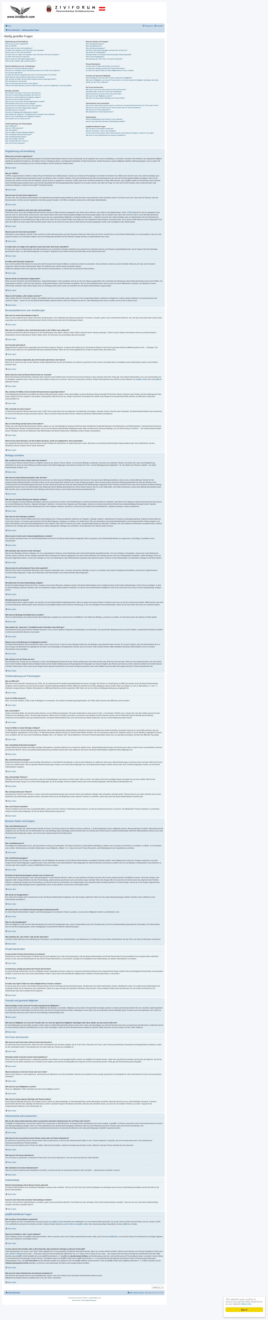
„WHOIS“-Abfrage (15, 1254)
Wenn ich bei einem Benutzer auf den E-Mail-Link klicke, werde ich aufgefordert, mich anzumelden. (38, 85)
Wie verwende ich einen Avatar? (16, 81)
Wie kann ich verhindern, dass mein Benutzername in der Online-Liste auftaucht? (32, 70)
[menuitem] (8, 26)
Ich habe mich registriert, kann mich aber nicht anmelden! (24, 50)
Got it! (244, 1309)
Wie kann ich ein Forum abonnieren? (98, 110)
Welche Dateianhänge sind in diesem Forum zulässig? (104, 119)
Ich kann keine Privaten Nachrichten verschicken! (103, 66)
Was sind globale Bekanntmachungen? (18, 134)
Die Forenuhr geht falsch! (13, 73)
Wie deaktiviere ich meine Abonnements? (99, 112)
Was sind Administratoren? (95, 44)
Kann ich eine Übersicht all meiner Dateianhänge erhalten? (105, 121)
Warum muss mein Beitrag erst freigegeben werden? (23, 116)
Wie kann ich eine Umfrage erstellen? (17, 99)
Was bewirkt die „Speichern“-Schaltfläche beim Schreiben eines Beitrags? (30, 114)
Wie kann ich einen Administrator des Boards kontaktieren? (106, 135)
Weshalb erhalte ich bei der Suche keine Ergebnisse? (104, 91)
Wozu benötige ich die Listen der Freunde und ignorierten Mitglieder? (109, 78)
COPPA (130, 212)
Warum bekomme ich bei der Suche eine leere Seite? (104, 94)
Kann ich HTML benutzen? (14, 128)
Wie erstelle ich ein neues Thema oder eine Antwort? (23, 93)
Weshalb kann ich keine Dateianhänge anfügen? (21, 108)
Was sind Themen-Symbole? (15, 143)
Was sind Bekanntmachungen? (15, 137)
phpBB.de (158, 379)
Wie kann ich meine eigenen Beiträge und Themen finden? (105, 98)
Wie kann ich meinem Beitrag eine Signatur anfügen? (23, 97)
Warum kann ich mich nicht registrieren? (19, 48)
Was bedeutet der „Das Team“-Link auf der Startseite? (104, 59)
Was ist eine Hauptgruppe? (95, 56)
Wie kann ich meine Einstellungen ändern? (19, 68)
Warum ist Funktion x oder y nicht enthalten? (101, 131)
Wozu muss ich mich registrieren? (16, 44)
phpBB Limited (141, 379)
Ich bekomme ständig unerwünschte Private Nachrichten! (105, 68)
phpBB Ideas (113, 1237)
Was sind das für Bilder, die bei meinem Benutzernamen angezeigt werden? (30, 79)
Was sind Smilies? (11, 130)
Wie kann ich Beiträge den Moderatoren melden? (21, 112)
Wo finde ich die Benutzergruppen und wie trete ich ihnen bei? (106, 50)
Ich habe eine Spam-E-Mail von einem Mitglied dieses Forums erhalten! (110, 70)
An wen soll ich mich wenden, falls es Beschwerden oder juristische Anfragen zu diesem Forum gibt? (120, 133)
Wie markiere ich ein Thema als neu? (17, 118)
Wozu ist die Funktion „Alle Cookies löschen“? (20, 61)
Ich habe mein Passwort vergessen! (17, 56)
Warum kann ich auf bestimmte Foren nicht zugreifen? (23, 105)
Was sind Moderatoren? (94, 46)
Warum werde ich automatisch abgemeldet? (20, 59)
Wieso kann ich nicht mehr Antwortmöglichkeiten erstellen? (25, 101)
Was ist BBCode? (11, 126)
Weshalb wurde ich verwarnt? (15, 110)
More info (246, 1304)
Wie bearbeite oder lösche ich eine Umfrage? (20, 103)
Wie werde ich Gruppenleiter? (96, 52)
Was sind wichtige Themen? (14, 139)
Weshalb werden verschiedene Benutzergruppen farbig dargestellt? (108, 54)
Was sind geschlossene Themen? (16, 141)
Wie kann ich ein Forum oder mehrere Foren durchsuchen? (106, 89)
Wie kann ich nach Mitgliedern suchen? (99, 96)
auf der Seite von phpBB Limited (76, 1224)
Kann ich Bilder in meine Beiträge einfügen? (19, 132)
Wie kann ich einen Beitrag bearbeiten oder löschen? (23, 95)
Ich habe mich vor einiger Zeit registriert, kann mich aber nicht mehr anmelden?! (32, 54)
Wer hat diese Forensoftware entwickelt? (99, 128)
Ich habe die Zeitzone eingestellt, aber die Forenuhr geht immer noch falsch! (31, 75)
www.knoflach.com (95, 1298)
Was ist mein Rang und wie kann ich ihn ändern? (21, 83)
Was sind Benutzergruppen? (95, 48)
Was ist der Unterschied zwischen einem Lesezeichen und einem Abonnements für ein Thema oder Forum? (122, 105)
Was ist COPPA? (11, 46)
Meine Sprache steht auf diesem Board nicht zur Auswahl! (24, 77)
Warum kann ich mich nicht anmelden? (18, 52)
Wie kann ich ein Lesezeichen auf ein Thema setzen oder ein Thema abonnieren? (113, 107)
